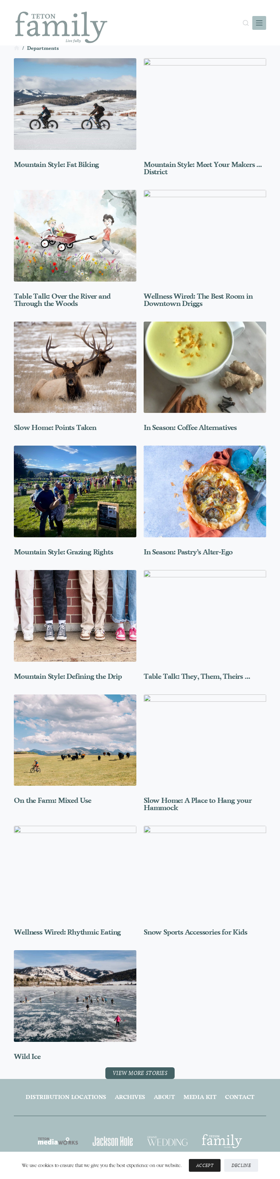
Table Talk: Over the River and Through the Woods (62, 299)
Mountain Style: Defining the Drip (67, 676)
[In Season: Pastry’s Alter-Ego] (205, 491)
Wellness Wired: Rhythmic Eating (67, 932)
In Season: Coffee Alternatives (190, 427)
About (164, 1097)
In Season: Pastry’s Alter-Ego (188, 552)
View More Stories (140, 1073)
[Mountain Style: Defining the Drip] (75, 616)
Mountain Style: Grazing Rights (63, 552)
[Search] (246, 23)
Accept (204, 1165)
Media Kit (199, 1097)
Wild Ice (27, 1056)
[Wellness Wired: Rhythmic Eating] (75, 871)
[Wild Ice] (75, 996)
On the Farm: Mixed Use (52, 800)
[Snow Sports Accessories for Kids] (205, 871)
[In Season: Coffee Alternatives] (205, 367)
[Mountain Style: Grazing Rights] (75, 491)
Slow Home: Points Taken (55, 427)
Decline (241, 1165)
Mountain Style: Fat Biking (56, 164)
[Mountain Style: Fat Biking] (75, 104)
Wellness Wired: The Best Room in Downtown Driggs (198, 299)
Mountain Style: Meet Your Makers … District (203, 168)
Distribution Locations (66, 1097)
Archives (130, 1097)
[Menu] (259, 23)
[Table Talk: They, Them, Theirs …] (205, 616)
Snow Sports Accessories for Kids (195, 932)
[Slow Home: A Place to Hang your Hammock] (205, 740)
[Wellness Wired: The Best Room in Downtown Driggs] (205, 236)
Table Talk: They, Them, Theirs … (197, 676)
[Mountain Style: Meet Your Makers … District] (205, 104)
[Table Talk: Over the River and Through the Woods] (75, 236)
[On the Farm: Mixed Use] (75, 740)
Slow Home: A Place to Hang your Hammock (198, 804)
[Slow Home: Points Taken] (75, 367)
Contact (239, 1097)
